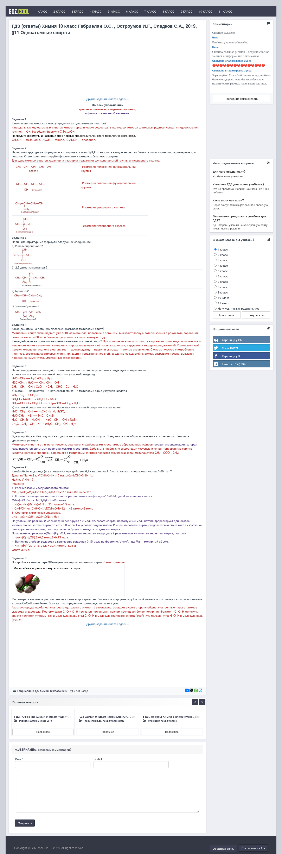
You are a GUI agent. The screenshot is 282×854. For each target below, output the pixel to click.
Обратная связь (223, 848)
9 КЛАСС (187, 11)
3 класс (223, 260)
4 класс (223, 265)
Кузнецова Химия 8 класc (162, 720)
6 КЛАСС (132, 11)
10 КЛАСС (205, 11)
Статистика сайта (253, 848)
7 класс (223, 281)
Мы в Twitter (230, 348)
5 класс (223, 271)
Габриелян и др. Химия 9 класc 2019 (104, 720)
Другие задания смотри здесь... (107, 99)
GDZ (19, 11)
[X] (191, 690)
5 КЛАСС (114, 11)
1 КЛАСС (41, 11)
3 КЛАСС (78, 11)
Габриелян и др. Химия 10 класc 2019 (42, 691)
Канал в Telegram (234, 364)
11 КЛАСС (225, 11)
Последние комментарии (241, 98)
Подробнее (43, 731)
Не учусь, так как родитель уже (238, 308)
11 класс (223, 303)
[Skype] (200, 690)
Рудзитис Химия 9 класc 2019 (35, 720)
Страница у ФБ (232, 356)
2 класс (223, 255)
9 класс (223, 292)
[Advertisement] (107, 68)
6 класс (223, 276)
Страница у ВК (232, 340)
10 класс (223, 298)
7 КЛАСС (150, 11)
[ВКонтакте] (187, 690)
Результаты (256, 315)
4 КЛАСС (96, 11)
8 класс (223, 287)
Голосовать (226, 315)
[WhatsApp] (196, 690)
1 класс (223, 249)
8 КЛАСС (168, 11)
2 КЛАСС (59, 11)
